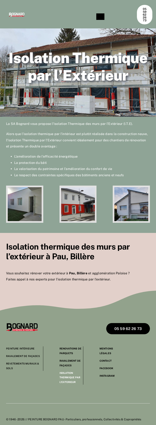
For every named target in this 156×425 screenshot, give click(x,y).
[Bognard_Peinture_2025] (22, 325)
